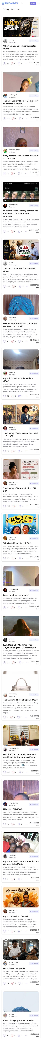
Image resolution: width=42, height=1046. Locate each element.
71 (7, 717)
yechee (11, 639)
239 (8, 558)
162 (8, 983)
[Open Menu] (38, 3)
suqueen (12, 427)
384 (8, 662)
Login (33, 3)
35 (8, 231)
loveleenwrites (14, 150)
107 (8, 396)
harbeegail (13, 95)
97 (7, 931)
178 (8, 341)
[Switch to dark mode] (22, 3)
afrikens (12, 372)
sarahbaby (13, 694)
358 (8, 286)
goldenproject (14, 962)
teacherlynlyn (14, 748)
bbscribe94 (13, 205)
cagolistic (12, 855)
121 (7, 1035)
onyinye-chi (13, 803)
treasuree (12, 537)
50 (8, 451)
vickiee (11, 1014)
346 (8, 118)
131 (8, 64)
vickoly (11, 40)
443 (8, 772)
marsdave (12, 317)
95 (8, 608)
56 (8, 173)
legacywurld (13, 482)
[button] (4, 63)
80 (8, 824)
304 (8, 506)
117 (7, 879)
